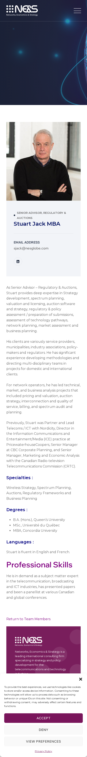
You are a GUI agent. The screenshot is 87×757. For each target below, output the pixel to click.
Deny (43, 730)
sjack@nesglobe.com (31, 248)
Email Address (27, 242)
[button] (81, 679)
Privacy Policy (43, 751)
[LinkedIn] (18, 261)
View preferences (43, 741)
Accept (43, 718)
